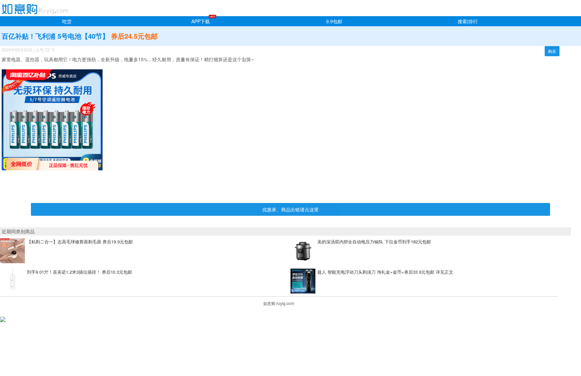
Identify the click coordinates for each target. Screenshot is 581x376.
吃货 (67, 21)
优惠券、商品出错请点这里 (290, 209)
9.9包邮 (334, 21)
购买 (552, 51)
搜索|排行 (468, 21)
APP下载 (200, 21)
